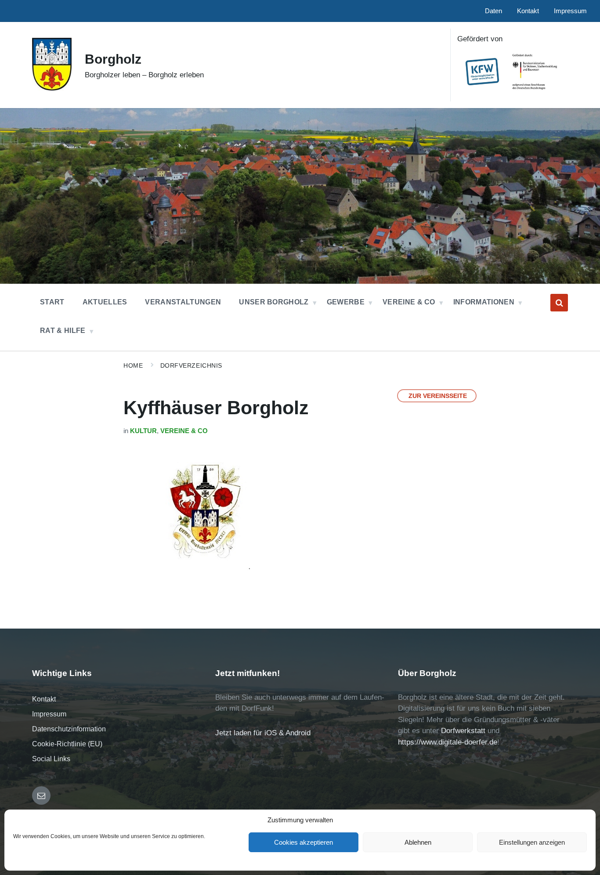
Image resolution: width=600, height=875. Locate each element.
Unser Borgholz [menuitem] (273, 302)
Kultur (143, 430)
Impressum (49, 714)
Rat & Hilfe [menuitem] (63, 330)
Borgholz (113, 59)
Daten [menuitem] (493, 10)
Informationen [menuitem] (483, 302)
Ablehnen (418, 842)
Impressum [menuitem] (570, 10)
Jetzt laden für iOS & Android (263, 733)
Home (133, 365)
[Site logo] (52, 88)
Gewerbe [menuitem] (346, 302)
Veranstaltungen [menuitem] (183, 302)
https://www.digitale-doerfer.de (447, 742)
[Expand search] (559, 302)
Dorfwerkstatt (463, 731)
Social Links (51, 759)
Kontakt (44, 699)
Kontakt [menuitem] (528, 10)
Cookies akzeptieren (303, 842)
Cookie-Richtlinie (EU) (67, 744)
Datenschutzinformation (69, 729)
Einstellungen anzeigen (532, 842)
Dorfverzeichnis (191, 365)
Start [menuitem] (52, 302)
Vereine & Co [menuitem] (409, 302)
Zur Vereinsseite (437, 395)
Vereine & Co (184, 430)
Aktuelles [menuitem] (105, 302)
